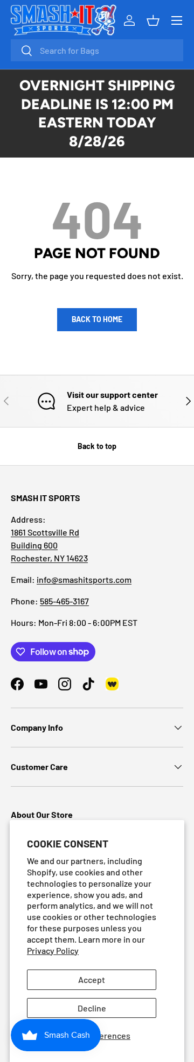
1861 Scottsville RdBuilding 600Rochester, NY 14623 (49, 545)
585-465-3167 (64, 601)
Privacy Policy (53, 950)
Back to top (97, 446)
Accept (91, 979)
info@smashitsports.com (84, 579)
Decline (92, 1008)
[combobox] (97, 50)
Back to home (97, 319)
